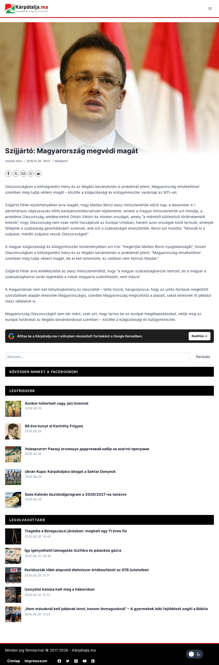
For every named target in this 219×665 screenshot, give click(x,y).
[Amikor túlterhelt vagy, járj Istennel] (13, 409)
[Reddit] (38, 173)
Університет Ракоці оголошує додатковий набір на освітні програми (87, 449)
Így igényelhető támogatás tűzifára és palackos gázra (73, 550)
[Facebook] (8, 173)
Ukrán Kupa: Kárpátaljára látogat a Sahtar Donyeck (70, 471)
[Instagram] (76, 661)
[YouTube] (84, 661)
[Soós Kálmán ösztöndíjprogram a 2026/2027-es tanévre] (13, 500)
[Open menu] (210, 8)
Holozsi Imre (13, 161)
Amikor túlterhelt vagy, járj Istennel (56, 403)
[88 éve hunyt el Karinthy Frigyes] (13, 431)
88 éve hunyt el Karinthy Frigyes (54, 426)
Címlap (13, 661)
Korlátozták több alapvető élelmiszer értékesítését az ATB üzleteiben (87, 570)
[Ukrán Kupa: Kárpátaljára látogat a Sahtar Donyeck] (13, 477)
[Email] (23, 173)
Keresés (203, 356)
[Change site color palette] (194, 654)
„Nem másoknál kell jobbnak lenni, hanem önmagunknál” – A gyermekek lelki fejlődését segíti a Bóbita (116, 609)
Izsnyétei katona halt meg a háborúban (60, 589)
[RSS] (92, 661)
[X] (16, 173)
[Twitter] (67, 661)
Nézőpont (61, 161)
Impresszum (36, 661)
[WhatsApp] (31, 173)
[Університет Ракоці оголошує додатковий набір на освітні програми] (13, 454)
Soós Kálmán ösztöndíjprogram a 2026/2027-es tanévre (75, 494)
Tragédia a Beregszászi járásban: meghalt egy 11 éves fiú (76, 531)
